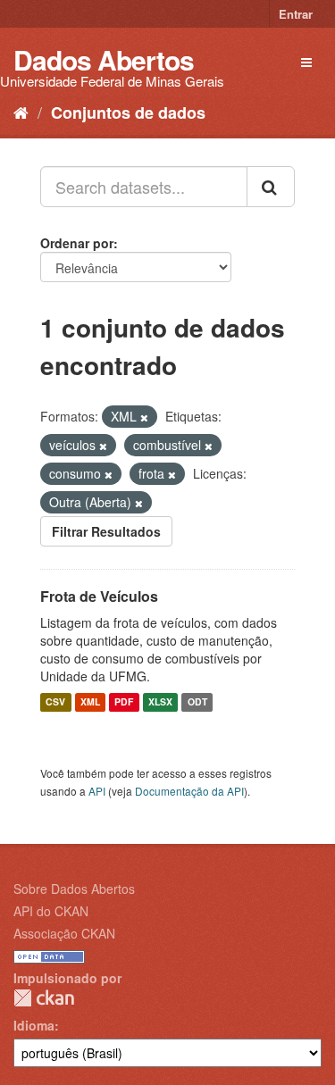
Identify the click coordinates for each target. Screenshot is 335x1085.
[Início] (21, 111)
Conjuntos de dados (128, 112)
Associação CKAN (64, 933)
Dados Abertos (103, 59)
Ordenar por (76, 243)
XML (90, 702)
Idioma (33, 1025)
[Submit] (271, 186)
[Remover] (144, 417)
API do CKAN (50, 911)
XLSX (160, 702)
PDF (123, 702)
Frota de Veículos (99, 596)
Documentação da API (189, 790)
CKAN (43, 998)
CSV (55, 702)
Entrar (296, 13)
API (96, 790)
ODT (197, 702)
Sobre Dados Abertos (74, 888)
